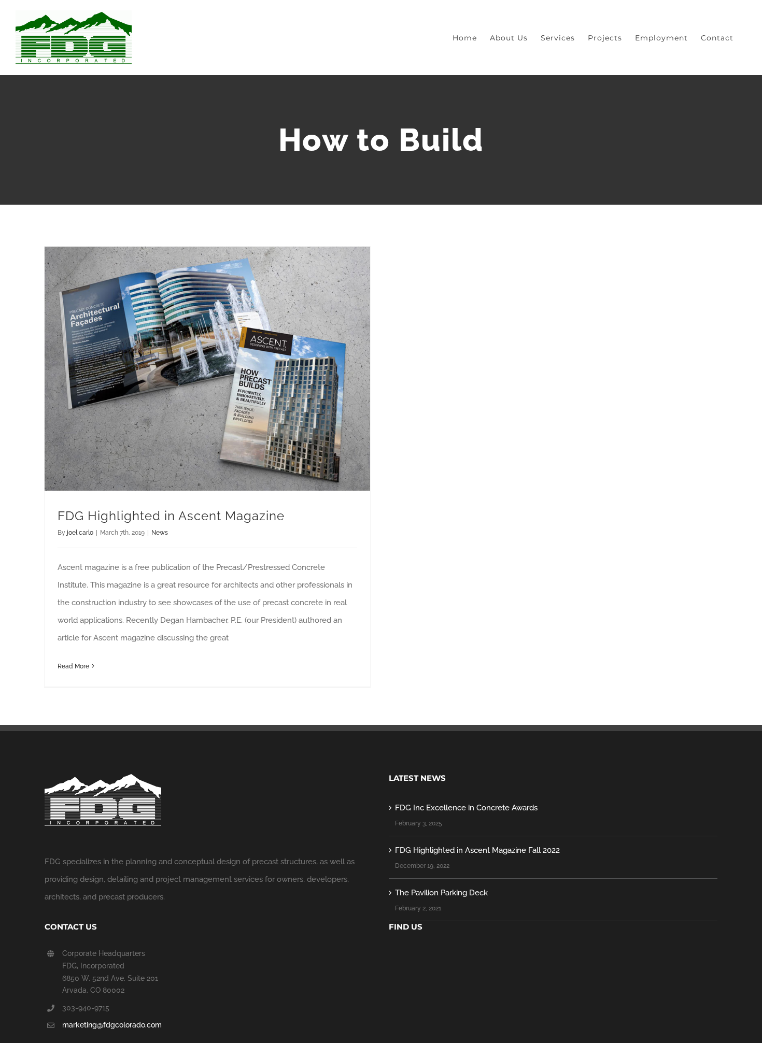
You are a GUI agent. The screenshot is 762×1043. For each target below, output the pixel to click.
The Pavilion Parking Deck (441, 892)
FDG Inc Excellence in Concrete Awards (466, 807)
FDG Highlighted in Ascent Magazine (171, 515)
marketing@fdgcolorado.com (112, 1025)
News (159, 532)
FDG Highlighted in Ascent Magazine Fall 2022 (477, 850)
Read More (73, 666)
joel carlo (80, 532)
